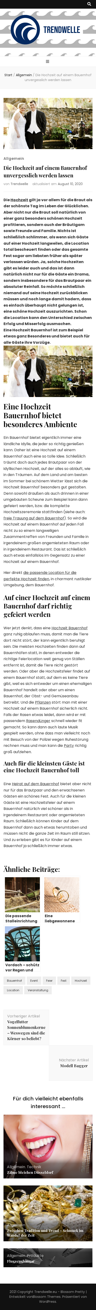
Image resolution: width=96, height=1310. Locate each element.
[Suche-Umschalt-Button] (89, 4)
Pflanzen (43, 702)
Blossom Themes (47, 1296)
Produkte (35, 1255)
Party (69, 745)
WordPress (47, 1301)
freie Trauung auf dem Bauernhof (33, 518)
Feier (49, 981)
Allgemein (13, 158)
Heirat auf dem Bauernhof (35, 784)
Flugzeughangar (21, 1261)
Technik (34, 1167)
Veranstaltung (38, 990)
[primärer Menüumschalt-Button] (48, 62)
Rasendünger (38, 720)
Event (34, 981)
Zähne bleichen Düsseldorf (30, 1172)
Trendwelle (19, 184)
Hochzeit (19, 200)
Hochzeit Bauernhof (69, 628)
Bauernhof (14, 981)
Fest (63, 981)
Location (13, 990)
